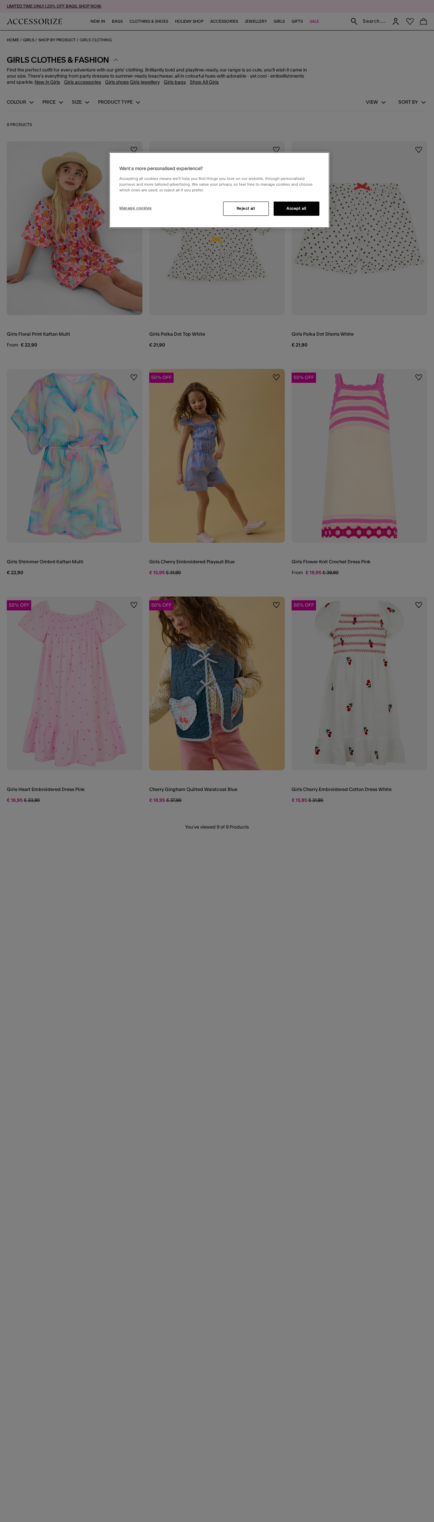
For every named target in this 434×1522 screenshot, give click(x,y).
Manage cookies (135, 208)
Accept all (297, 208)
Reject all (246, 208)
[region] (219, 190)
